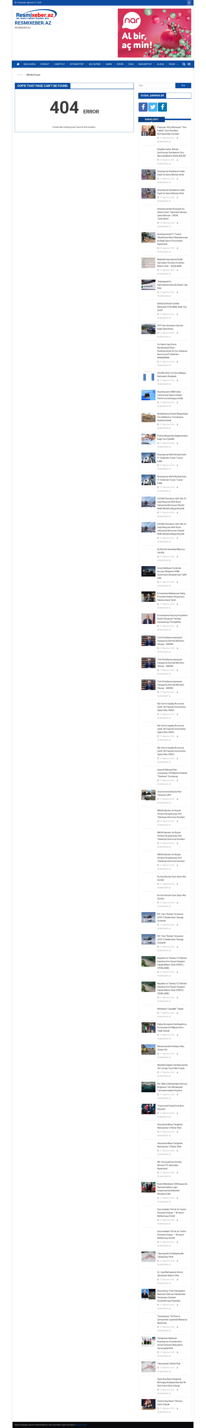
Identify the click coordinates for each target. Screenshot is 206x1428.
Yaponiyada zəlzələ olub (169, 1363)
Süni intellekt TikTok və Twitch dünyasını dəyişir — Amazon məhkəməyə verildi (171, 1212)
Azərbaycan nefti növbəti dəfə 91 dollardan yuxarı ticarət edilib (171, 457)
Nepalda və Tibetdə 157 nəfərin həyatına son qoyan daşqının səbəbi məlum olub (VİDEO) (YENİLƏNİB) (172, 963)
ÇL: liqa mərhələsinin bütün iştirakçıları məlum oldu (170, 1274)
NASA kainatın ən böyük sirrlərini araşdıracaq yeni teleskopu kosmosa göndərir (171, 813)
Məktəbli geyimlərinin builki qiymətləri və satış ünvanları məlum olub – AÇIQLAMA (170, 262)
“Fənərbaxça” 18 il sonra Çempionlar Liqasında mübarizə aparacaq (172, 1319)
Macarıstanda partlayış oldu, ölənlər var (170, 1048)
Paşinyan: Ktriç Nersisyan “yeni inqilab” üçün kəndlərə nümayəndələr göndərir (171, 130)
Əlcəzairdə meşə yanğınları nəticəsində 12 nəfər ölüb (170, 1126)
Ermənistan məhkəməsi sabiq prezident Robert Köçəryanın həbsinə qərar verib (171, 596)
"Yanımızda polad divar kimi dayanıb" (170, 1107)
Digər (172, 64)
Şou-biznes (95, 64)
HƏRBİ (109, 64)
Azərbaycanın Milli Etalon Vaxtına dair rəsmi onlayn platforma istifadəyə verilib (170, 395)
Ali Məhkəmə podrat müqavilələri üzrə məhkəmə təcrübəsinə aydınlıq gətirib (172, 417)
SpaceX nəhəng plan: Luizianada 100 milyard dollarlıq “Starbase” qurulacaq (172, 773)
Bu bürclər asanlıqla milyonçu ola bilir (171, 551)
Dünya (120, 64)
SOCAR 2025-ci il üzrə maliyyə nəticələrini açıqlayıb (171, 374)
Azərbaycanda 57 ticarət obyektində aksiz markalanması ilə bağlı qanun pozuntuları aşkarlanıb (172, 239)
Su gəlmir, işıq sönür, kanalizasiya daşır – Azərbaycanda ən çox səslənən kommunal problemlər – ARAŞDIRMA (172, 351)
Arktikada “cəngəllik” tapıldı (170, 1009)
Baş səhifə (30, 64)
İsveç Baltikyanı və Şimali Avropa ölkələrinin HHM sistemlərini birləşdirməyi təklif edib (172, 573)
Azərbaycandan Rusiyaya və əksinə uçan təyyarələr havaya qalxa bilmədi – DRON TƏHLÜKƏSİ (172, 214)
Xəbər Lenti (151, 119)
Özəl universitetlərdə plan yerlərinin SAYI (169, 793)
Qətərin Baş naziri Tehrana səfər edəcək (169, 1403)
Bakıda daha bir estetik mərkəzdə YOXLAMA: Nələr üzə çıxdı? (172, 306)
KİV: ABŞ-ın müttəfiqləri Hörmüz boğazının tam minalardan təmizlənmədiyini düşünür (172, 1087)
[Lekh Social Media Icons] (143, 107)
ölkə (131, 64)
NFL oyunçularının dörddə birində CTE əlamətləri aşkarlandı (169, 1165)
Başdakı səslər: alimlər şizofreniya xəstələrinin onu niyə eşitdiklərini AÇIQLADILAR (171, 152)
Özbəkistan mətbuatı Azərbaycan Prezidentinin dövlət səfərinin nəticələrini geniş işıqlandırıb (170, 1343)
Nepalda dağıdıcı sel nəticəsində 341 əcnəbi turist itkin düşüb (172, 1066)
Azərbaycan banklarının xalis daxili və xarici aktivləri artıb (171, 173)
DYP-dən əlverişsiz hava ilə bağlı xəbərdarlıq (170, 327)
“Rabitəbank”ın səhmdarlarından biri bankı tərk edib (172, 284)
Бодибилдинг (82, 1425)
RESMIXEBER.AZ (33, 23)
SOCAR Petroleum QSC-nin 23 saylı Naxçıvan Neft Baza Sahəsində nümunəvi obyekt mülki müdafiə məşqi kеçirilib (171, 503)
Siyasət (44, 64)
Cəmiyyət (59, 64)
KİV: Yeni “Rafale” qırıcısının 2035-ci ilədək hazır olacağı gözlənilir (170, 917)
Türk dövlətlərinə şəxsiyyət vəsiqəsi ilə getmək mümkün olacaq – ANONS (170, 640)
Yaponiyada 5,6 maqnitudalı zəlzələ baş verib (170, 1255)
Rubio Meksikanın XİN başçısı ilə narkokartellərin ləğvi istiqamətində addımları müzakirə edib (172, 1189)
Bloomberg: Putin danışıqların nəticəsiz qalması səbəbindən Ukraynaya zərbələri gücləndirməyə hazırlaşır (171, 1296)
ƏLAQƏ (160, 64)
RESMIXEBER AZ (164, 142)
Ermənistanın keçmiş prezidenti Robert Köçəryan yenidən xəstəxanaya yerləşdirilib (172, 618)
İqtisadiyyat (77, 64)
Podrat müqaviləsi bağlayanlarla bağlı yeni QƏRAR (172, 437)
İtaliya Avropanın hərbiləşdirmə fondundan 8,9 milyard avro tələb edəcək (172, 1027)
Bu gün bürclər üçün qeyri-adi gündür (171, 878)
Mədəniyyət (145, 64)
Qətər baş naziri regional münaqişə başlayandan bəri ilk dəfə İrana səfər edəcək (171, 1382)
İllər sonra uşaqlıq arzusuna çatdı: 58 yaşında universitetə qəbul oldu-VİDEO (171, 706)
